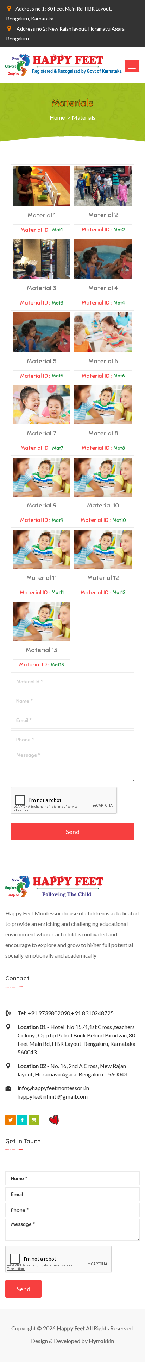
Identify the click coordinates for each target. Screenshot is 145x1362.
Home (57, 117)
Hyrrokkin (101, 1340)
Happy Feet (71, 1328)
